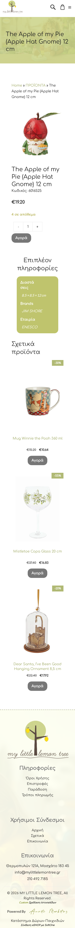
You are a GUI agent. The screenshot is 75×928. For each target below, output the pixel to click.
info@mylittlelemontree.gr (37, 872)
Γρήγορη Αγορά (37, 425)
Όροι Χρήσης (37, 778)
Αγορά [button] (37, 460)
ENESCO (30, 327)
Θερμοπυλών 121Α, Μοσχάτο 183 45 (37, 866)
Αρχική (37, 830)
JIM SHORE (32, 311)
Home (17, 85)
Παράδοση (37, 789)
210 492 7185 (37, 879)
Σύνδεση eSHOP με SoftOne (37, 925)
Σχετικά (37, 836)
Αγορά (21, 238)
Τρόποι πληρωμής (37, 795)
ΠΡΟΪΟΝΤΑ (36, 85)
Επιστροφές (37, 784)
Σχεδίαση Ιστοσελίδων (42, 902)
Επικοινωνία (37, 841)
